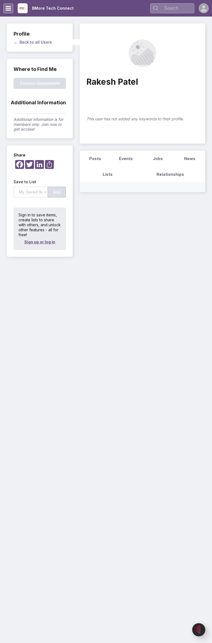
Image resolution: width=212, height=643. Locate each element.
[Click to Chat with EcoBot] (198, 629)
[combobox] (172, 8)
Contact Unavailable (40, 83)
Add (56, 192)
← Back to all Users (33, 42)
